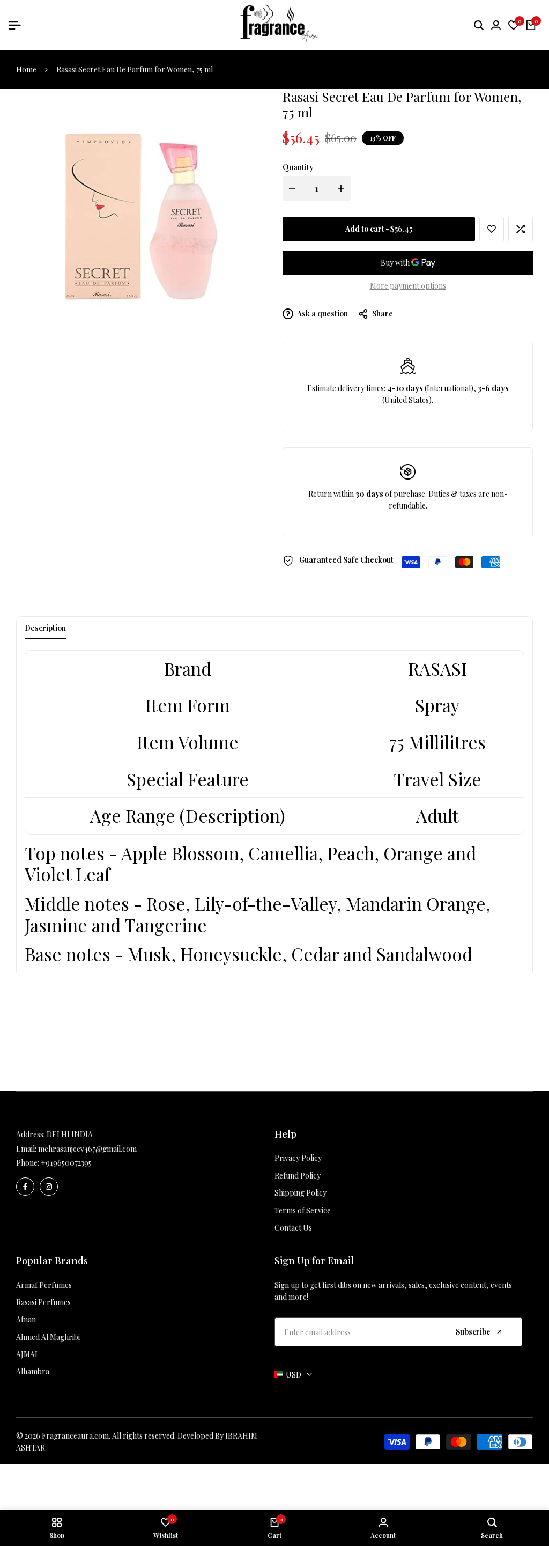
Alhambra (32, 1371)
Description (45, 628)
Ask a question (322, 313)
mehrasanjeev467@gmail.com (87, 1149)
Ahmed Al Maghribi (48, 1337)
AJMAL (27, 1354)
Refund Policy (297, 1175)
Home (26, 69)
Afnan (26, 1319)
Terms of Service (302, 1210)
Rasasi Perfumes (43, 1302)
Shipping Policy (300, 1193)
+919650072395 (66, 1163)
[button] (491, 229)
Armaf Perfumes (44, 1285)
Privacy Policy (298, 1158)
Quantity (298, 167)
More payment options (408, 286)
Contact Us (293, 1228)
